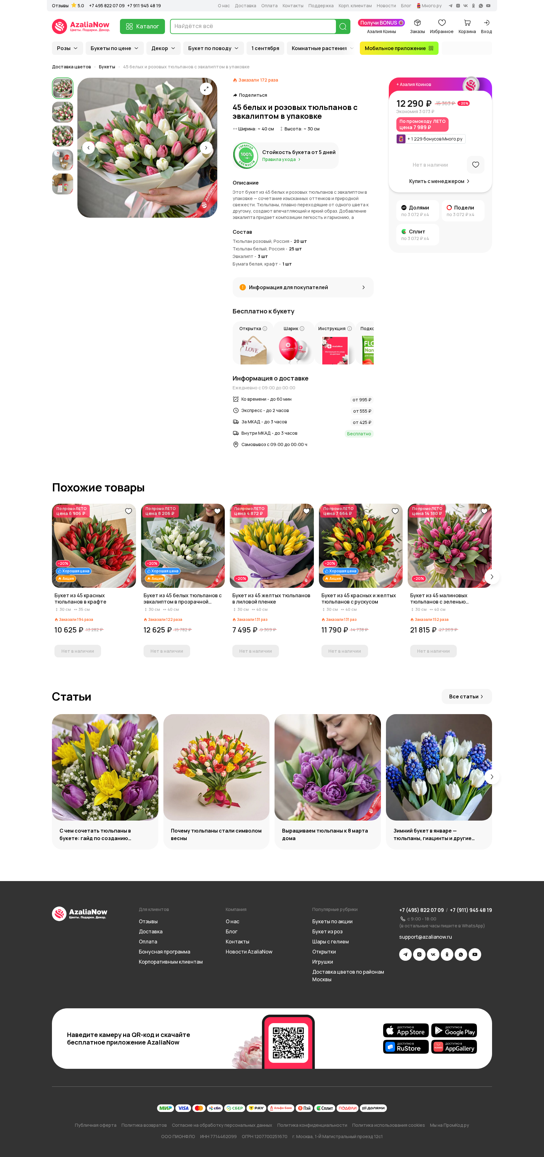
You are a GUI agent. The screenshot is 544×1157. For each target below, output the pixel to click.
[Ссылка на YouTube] (474, 954)
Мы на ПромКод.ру (449, 1125)
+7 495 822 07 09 (107, 6)
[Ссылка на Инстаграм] (419, 954)
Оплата (269, 5)
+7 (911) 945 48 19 (471, 910)
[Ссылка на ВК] (433, 954)
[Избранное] (475, 165)
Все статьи (464, 696)
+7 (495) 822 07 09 (421, 910)
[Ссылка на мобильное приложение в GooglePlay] (454, 1030)
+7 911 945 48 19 (144, 6)
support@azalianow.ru (425, 936)
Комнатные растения (319, 48)
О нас (224, 5)
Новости (386, 5)
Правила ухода (279, 159)
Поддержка (321, 5)
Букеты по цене (111, 48)
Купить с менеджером (436, 181)
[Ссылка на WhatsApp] (461, 954)
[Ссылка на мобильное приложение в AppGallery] (454, 1047)
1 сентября (265, 48)
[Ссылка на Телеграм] (405, 954)
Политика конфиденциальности (312, 1125)
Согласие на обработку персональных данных (222, 1125)
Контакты (293, 5)
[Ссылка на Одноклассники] (447, 954)
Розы (64, 48)
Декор (159, 48)
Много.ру (432, 5)
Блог (406, 5)
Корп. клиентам (355, 5)
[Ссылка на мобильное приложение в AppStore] (406, 1030)
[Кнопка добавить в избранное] (128, 511)
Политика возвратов (144, 1125)
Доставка (245, 5)
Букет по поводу (209, 48)
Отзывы (60, 5)
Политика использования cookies (388, 1125)
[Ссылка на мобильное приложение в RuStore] (406, 1047)
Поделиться (253, 95)
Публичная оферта (95, 1125)
